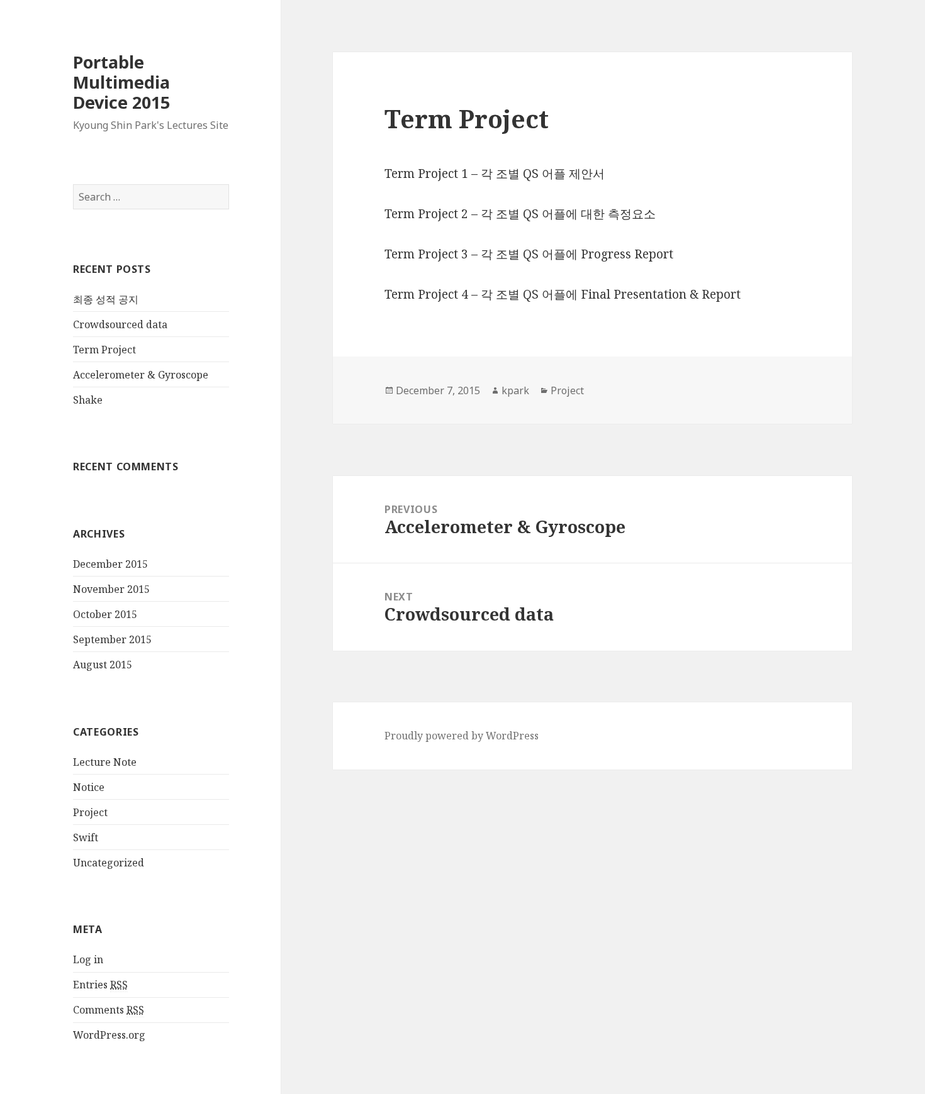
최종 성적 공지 (105, 299)
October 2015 (105, 614)
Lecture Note (105, 762)
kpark (515, 390)
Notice (88, 787)
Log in (88, 959)
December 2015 (110, 564)
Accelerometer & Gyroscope (140, 375)
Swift (85, 837)
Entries (100, 985)
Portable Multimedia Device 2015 (121, 82)
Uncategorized (108, 863)
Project (90, 812)
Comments (108, 1010)
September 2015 (112, 639)
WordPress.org (109, 1035)
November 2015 (111, 589)
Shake (88, 400)
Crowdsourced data (120, 324)
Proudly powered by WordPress (461, 736)
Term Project (104, 349)
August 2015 (102, 664)
